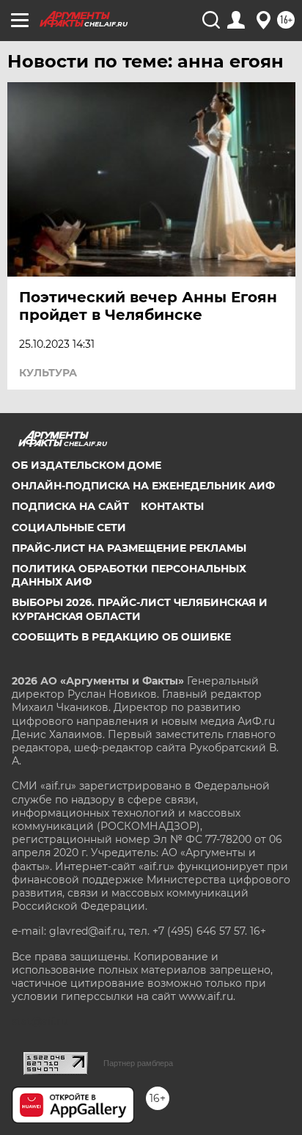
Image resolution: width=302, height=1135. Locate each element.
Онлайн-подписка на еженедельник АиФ (143, 485)
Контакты (172, 506)
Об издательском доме (86, 465)
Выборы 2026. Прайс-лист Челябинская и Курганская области (140, 609)
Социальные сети (69, 527)
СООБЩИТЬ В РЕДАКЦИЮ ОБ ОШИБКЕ (121, 636)
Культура (48, 373)
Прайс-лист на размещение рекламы (129, 548)
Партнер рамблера (138, 1063)
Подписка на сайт (70, 506)
